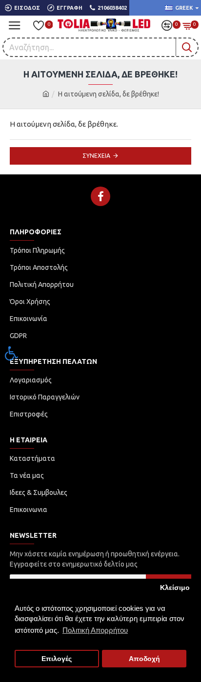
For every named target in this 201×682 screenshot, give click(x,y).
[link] (11, 353)
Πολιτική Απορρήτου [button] (95, 630)
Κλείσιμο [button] (175, 587)
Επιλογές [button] (56, 659)
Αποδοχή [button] (144, 659)
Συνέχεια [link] (96, 155)
